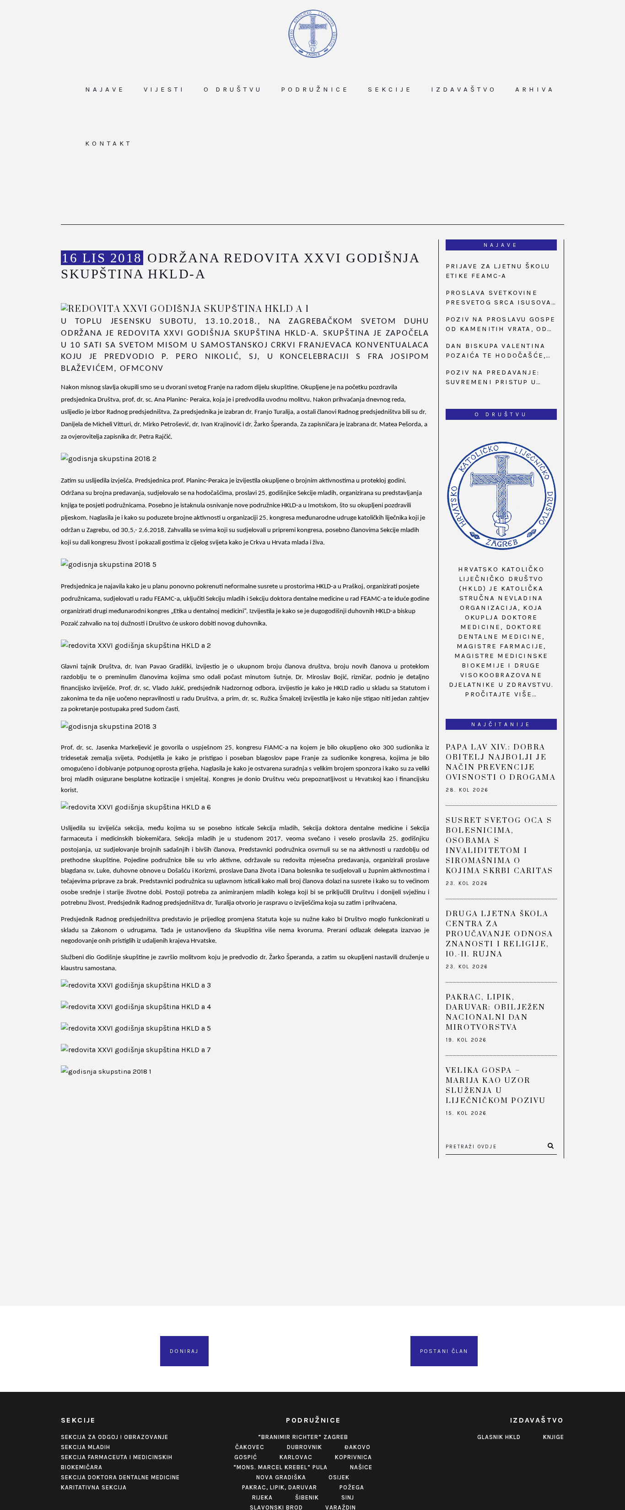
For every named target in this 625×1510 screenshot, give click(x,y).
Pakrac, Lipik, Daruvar (279, 1487)
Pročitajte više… (501, 694)
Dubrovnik (304, 1447)
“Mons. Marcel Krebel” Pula (280, 1467)
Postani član (444, 1351)
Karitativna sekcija (94, 1487)
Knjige (553, 1437)
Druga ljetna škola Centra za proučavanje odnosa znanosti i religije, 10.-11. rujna (500, 934)
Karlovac (296, 1457)
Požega (351, 1487)
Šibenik (307, 1497)
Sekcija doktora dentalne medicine (120, 1477)
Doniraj (184, 1351)
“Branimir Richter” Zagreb (303, 1437)
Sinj (347, 1497)
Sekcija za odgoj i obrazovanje (114, 1437)
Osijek (339, 1477)
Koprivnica (353, 1457)
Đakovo (358, 1447)
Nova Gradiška (281, 1477)
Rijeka (262, 1497)
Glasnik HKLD (499, 1437)
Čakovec (249, 1447)
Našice (361, 1467)
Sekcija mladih (85, 1447)
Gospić (245, 1457)
